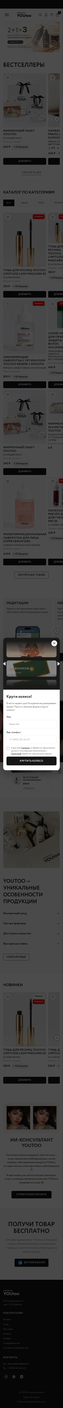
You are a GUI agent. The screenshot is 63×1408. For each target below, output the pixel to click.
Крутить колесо (31, 761)
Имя (8, 717)
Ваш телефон (14, 732)
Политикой (16, 753)
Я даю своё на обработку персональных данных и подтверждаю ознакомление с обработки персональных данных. (33, 751)
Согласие (25, 748)
